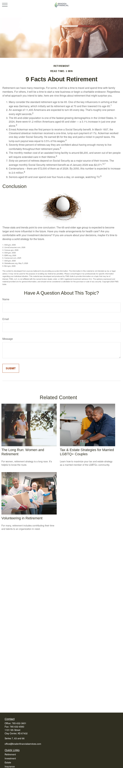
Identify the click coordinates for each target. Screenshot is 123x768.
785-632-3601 (19, 723)
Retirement (10, 754)
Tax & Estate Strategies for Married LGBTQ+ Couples (87, 452)
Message (7, 339)
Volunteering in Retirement (21, 518)
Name (5, 299)
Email (5, 319)
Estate (8, 762)
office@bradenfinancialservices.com (23, 743)
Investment (10, 758)
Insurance (10, 766)
